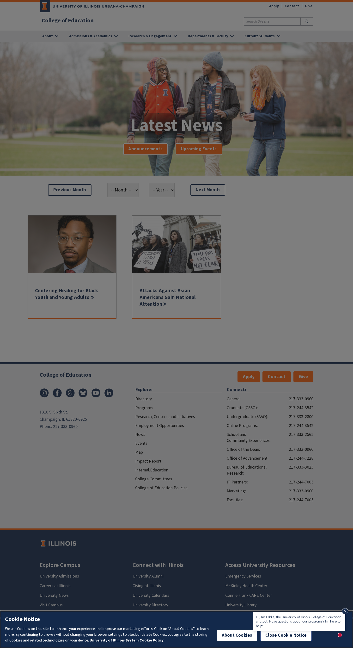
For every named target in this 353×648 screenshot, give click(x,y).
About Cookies (237, 635)
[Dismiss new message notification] (345, 611)
